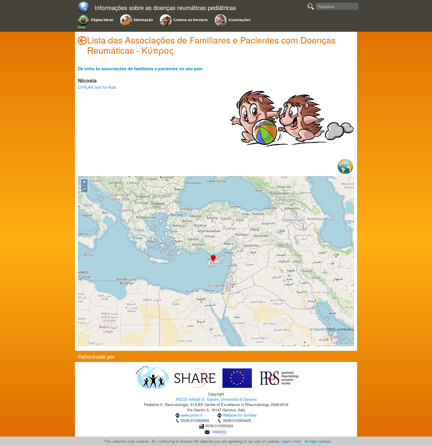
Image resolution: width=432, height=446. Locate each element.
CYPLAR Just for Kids (97, 87)
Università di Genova (239, 399)
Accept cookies (317, 441)
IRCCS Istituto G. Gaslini (197, 399)
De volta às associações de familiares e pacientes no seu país (140, 68)
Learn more (291, 441)
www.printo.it (191, 415)
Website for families (240, 415)
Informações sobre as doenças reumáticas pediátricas (165, 8)
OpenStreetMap (325, 329)
